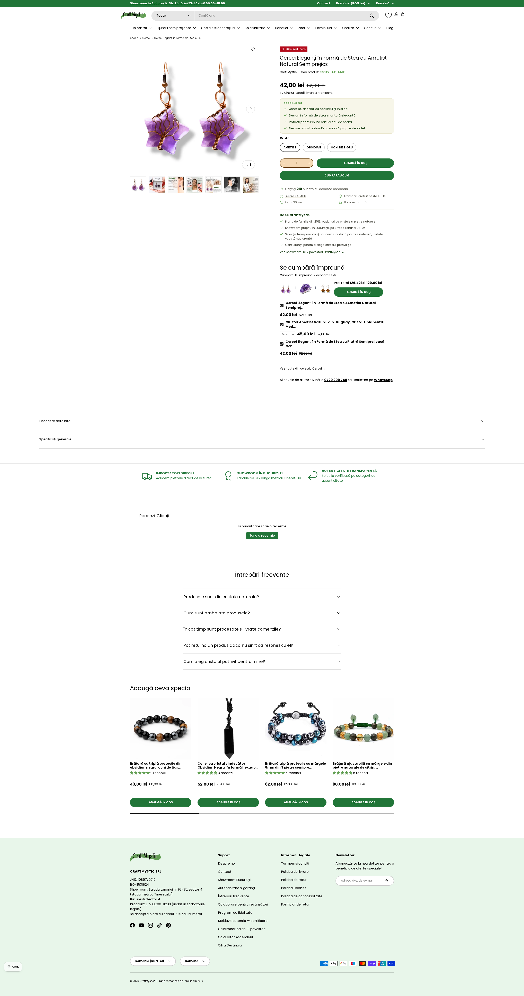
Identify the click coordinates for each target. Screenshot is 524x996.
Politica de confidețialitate (301, 896)
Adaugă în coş (355, 163)
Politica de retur (294, 879)
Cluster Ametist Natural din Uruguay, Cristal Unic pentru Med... (335, 324)
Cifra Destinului (230, 945)
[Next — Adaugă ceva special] (402, 732)
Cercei (146, 38)
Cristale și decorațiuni (218, 28)
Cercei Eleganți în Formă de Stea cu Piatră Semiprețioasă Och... (335, 343)
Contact (323, 3)
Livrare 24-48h (295, 196)
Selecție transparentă (300, 234)
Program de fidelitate (235, 912)
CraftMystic (288, 72)
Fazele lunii (323, 28)
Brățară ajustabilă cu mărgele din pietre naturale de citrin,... (362, 765)
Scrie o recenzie (262, 535)
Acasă (134, 38)
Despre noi (226, 863)
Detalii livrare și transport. (314, 93)
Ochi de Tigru (342, 147)
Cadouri (370, 28)
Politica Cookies (293, 888)
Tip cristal (139, 28)
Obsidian (313, 147)
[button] (403, 14)
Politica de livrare (295, 871)
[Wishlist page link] (388, 15)
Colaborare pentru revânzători (243, 904)
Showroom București (234, 879)
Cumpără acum (336, 175)
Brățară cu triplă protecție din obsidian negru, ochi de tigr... (156, 765)
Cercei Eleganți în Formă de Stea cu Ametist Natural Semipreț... (331, 305)
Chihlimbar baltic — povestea (241, 929)
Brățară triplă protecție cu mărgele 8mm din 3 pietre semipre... (295, 765)
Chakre (348, 28)
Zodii (301, 28)
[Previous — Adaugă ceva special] (402, 743)
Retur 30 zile (293, 202)
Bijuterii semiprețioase (174, 28)
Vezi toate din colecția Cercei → (302, 368)
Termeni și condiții (295, 863)
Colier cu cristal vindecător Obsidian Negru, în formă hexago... (228, 765)
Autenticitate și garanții (236, 888)
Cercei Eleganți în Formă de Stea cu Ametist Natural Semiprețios (178, 38)
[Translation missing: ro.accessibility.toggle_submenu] (150, 27)
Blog (389, 28)
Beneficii (281, 28)
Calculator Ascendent (235, 937)
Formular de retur (295, 904)
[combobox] (265, 15)
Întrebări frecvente (233, 896)
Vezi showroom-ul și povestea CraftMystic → (312, 252)
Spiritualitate (255, 28)
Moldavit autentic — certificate (243, 920)
